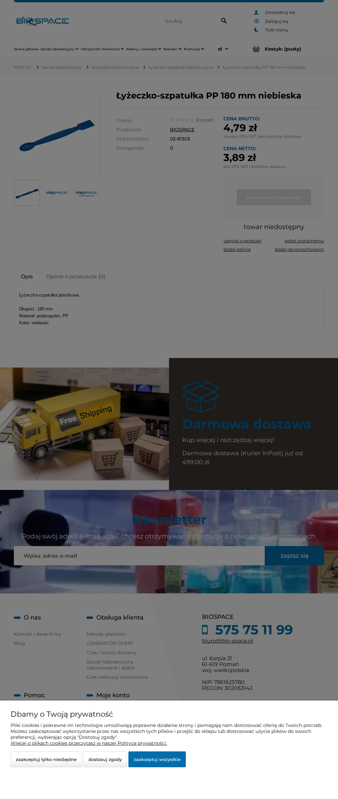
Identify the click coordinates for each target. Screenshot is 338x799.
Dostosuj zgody (105, 759)
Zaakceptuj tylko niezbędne (46, 759)
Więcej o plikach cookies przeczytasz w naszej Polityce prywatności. (89, 743)
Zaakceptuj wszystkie (157, 759)
